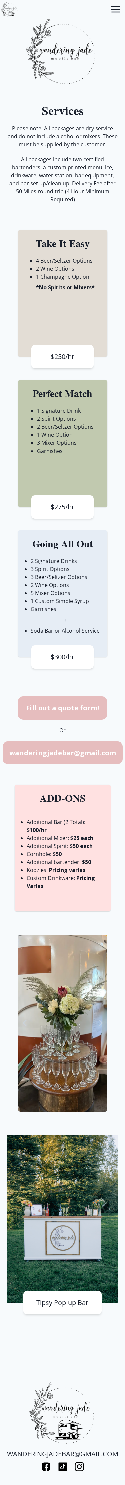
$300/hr (62, 656)
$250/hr (62, 356)
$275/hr (62, 506)
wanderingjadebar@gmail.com (62, 752)
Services (63, 110)
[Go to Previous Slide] (24, 1023)
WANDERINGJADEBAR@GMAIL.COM (62, 1453)
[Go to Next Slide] (100, 1023)
